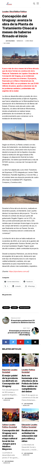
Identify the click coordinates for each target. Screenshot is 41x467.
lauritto (14, 307)
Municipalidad (24, 307)
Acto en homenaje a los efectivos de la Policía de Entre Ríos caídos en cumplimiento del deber (30, 383)
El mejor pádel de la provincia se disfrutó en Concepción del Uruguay (10, 381)
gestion (6, 307)
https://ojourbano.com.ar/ (18, 271)
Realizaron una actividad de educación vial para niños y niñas (29, 435)
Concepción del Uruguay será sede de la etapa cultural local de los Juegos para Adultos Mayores (10, 439)
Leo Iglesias (10, 41)
